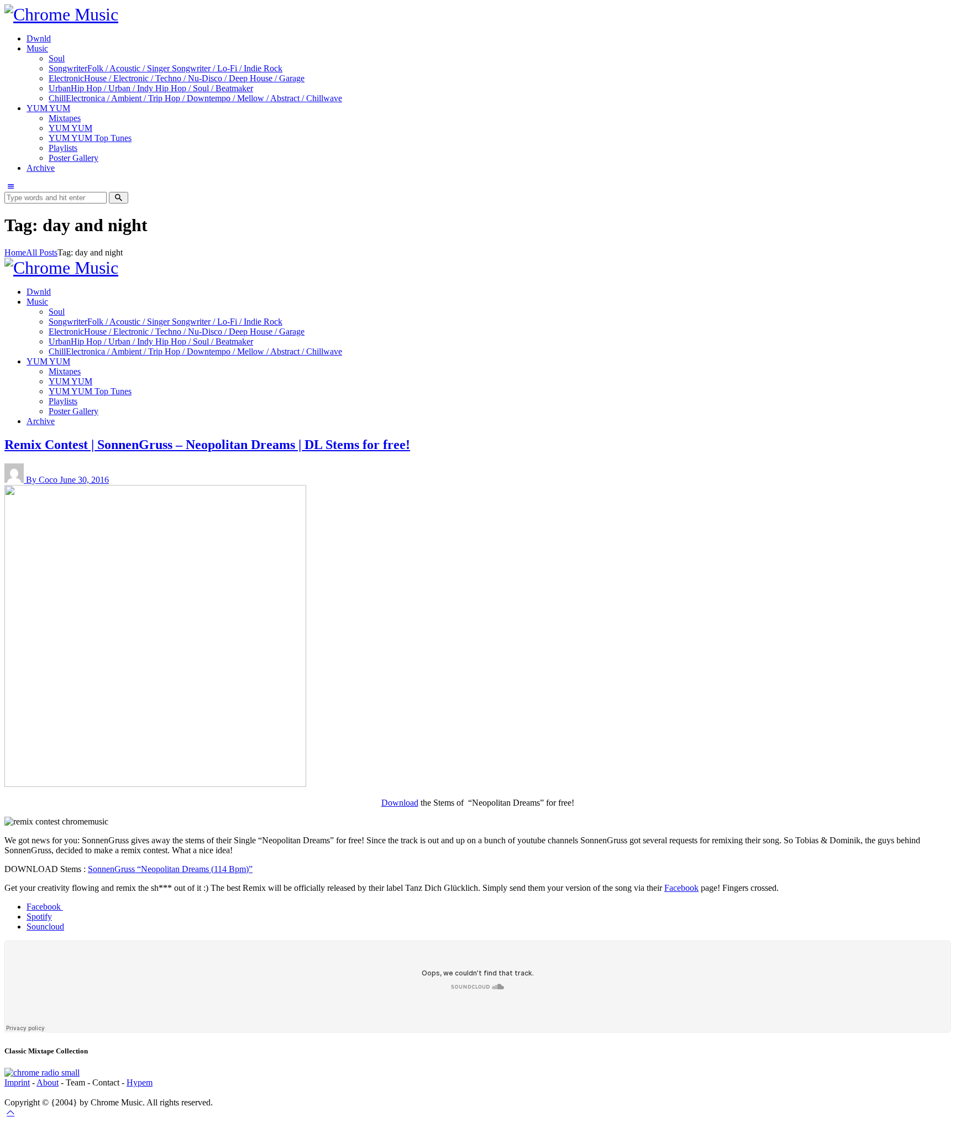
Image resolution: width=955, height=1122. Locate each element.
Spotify (39, 916)
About (47, 1082)
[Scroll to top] (10, 1112)
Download (399, 802)
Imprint (17, 1082)
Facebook (681, 888)
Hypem (140, 1082)
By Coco (43, 479)
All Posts (41, 252)
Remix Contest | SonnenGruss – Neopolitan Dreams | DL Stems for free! (207, 444)
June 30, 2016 (84, 479)
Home (15, 252)
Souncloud (45, 926)
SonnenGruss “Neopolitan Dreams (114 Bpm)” (170, 869)
